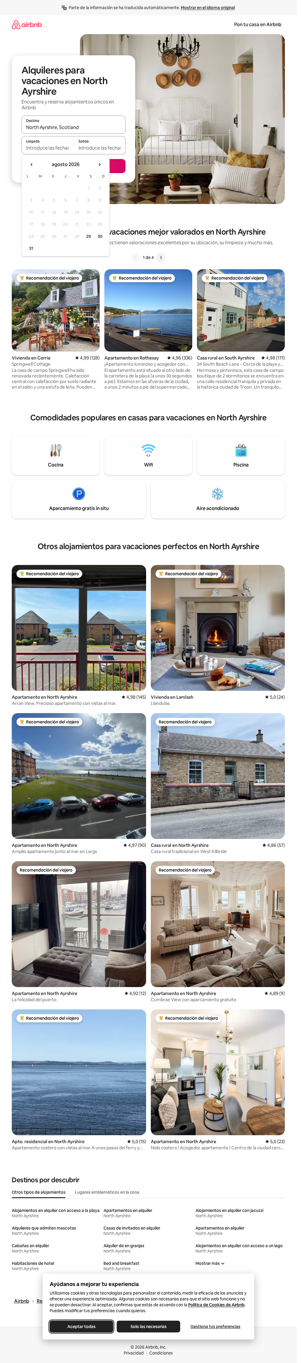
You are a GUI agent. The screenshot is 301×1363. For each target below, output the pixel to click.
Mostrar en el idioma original (208, 7)
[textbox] (47, 147)
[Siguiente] (160, 257)
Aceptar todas (81, 1326)
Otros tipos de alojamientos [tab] (39, 1192)
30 (100, 236)
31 (31, 248)
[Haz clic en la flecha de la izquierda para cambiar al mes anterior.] (32, 164)
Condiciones (161, 1353)
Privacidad (134, 1353)
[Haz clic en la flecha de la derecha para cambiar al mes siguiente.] (99, 164)
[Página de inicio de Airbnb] (27, 24)
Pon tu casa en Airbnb (257, 24)
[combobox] (73, 127)
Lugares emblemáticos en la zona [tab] (107, 1192)
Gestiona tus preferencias (215, 1326)
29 (88, 236)
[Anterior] (136, 257)
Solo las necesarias (148, 1326)
